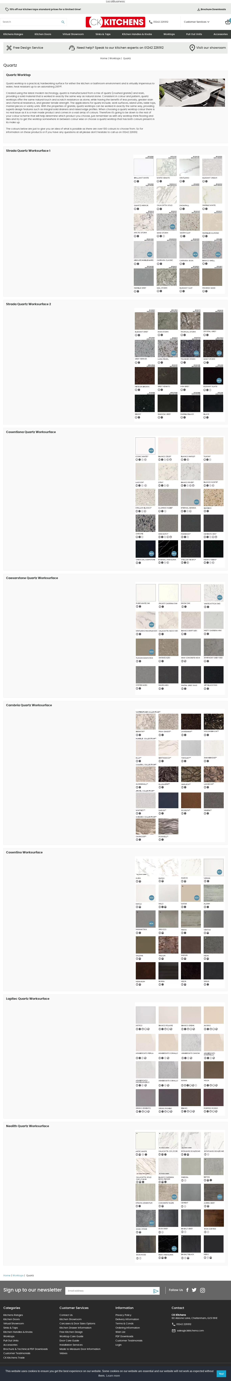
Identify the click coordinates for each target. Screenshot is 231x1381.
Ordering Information (128, 1328)
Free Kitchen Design (71, 1332)
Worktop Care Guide (71, 1336)
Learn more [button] (113, 1375)
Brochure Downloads (213, 9)
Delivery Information (127, 1319)
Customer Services (195, 22)
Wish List (120, 1332)
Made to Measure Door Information (80, 1349)
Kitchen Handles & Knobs (137, 34)
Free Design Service (28, 47)
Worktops (169, 34)
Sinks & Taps (103, 34)
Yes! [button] (221, 1373)
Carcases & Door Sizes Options (77, 1323)
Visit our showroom (211, 47)
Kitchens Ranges (13, 34)
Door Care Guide (69, 1341)
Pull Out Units (194, 34)
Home (103, 58)
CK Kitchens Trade (14, 1358)
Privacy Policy (123, 1315)
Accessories (221, 34)
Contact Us (66, 1315)
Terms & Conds (124, 1323)
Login (119, 1345)
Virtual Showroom (73, 34)
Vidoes (63, 1353)
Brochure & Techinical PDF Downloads (25, 1349)
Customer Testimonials (16, 1353)
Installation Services (71, 1345)
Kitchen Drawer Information (75, 1328)
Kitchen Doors (43, 34)
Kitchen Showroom (71, 1319)
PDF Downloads (124, 1336)
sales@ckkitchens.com (190, 1331)
